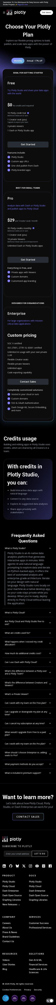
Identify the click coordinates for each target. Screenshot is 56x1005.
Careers (6, 923)
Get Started (28, 144)
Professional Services (40, 927)
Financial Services (38, 964)
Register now (22, 4)
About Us (7, 927)
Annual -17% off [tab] (34, 60)
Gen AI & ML (35, 960)
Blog (4, 969)
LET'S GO (39, 853)
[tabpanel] (28, 245)
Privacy (27, 989)
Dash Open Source (12, 895)
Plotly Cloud (8, 886)
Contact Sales (28, 381)
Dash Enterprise (10, 890)
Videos (6, 960)
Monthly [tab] (18, 60)
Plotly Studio (8, 881)
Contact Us (8, 941)
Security (38, 989)
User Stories (8, 964)
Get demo (46, 12)
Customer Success (39, 923)
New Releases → (11, 904)
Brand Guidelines (11, 936)
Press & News (9, 932)
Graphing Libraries (11, 899)
